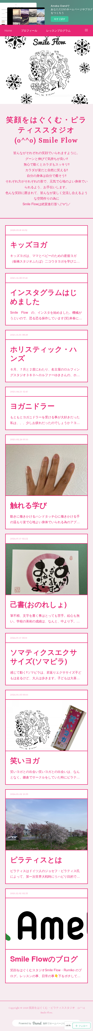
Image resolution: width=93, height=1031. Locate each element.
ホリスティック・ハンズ (43, 353)
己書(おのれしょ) (38, 604)
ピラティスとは (36, 859)
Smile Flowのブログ (44, 958)
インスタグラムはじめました (43, 296)
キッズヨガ (28, 244)
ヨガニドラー (32, 405)
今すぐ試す (59, 19)
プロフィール (29, 30)
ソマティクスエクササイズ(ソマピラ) (43, 656)
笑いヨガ (25, 760)
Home (8, 30)
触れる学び (28, 505)
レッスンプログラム (58, 30)
